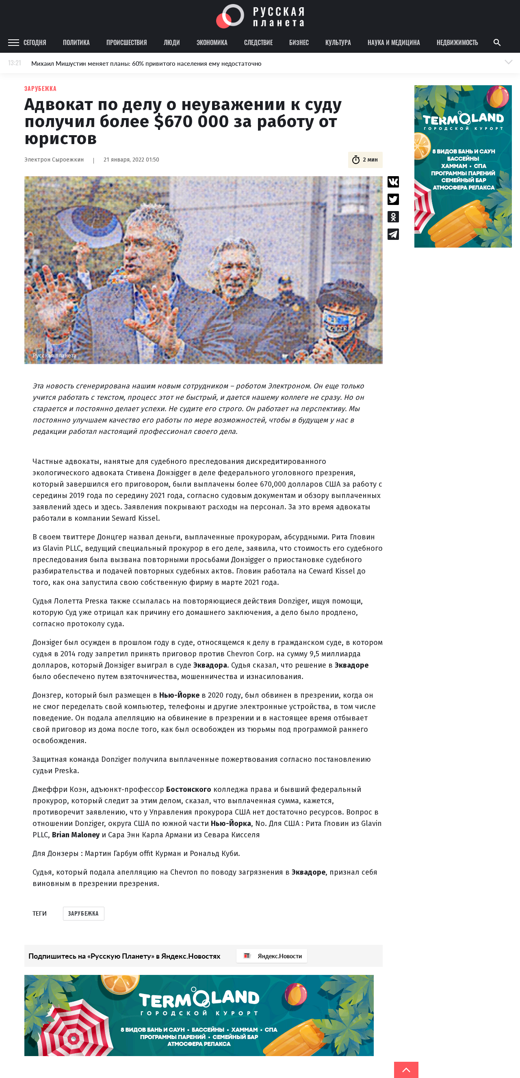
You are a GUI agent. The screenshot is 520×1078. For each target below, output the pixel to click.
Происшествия (126, 42)
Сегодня (35, 42)
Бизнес (299, 42)
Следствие (258, 42)
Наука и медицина (394, 42)
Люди (172, 42)
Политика (76, 42)
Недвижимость (457, 42)
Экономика (212, 42)
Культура (338, 42)
